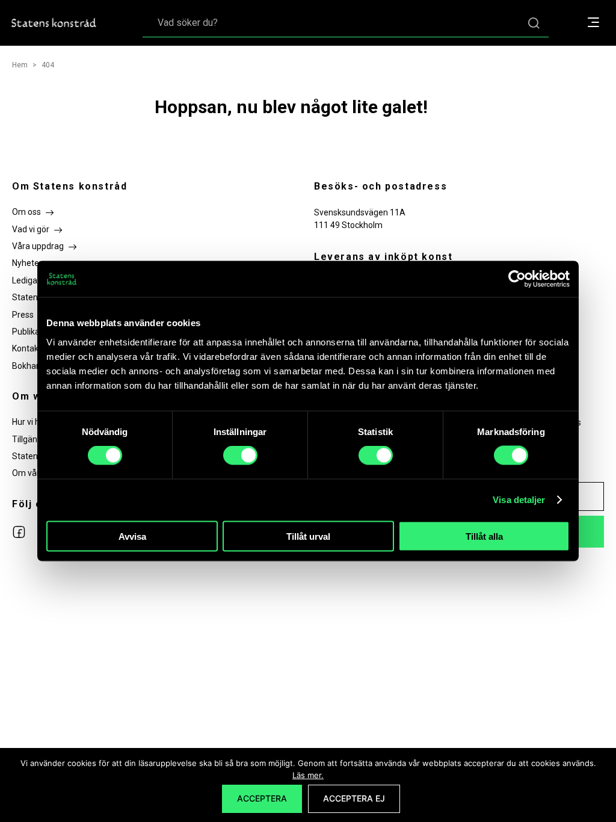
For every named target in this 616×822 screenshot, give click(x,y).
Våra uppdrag (38, 246)
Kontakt (27, 348)
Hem (20, 65)
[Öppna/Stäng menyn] (599, 23)
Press (23, 315)
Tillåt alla (484, 536)
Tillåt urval (308, 536)
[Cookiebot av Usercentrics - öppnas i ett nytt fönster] (517, 279)
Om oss (26, 212)
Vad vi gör (30, 229)
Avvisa (132, 536)
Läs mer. (308, 775)
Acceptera (262, 798)
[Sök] (534, 22)
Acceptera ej (354, 798)
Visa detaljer (519, 500)
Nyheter (27, 263)
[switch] (240, 455)
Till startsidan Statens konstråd (54, 23)
